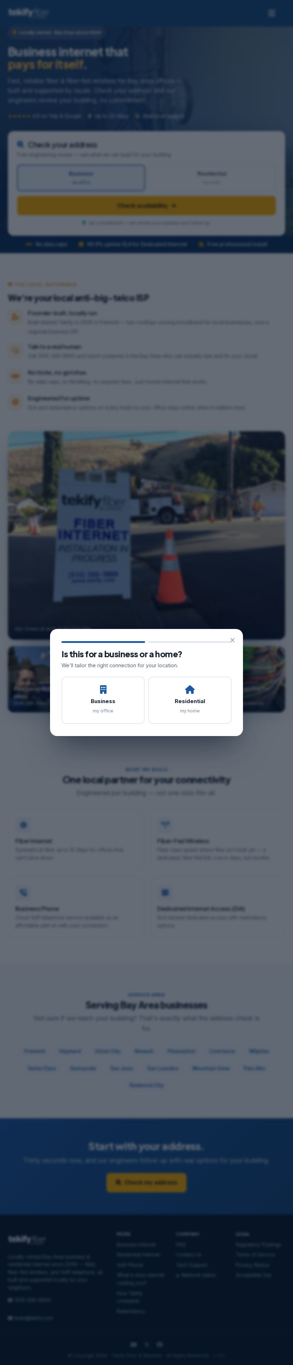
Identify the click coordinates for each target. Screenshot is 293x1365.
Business (103, 705)
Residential (190, 705)
